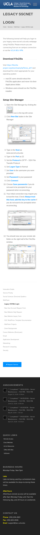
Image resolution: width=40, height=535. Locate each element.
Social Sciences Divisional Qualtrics (14, 296)
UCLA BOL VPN (17, 50)
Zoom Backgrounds (10, 328)
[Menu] (34, 4)
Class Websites (8, 442)
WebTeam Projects (10, 324)
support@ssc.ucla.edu (16, 523)
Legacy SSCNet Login (11, 304)
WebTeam (6, 300)
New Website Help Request (13, 312)
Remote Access (8, 439)
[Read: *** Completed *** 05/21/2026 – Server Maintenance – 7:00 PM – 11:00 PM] (5, 409)
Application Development (11, 339)
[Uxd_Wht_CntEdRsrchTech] (16, 4)
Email (5, 336)
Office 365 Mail (8, 450)
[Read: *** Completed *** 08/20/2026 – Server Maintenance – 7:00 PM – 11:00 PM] (5, 390)
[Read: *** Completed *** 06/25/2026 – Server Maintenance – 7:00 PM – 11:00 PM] (5, 399)
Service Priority (8, 293)
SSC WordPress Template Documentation (17, 320)
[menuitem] (29, 4)
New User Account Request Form (15, 308)
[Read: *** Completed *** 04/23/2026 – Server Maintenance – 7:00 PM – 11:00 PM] (5, 418)
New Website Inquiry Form (12, 316)
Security (5, 350)
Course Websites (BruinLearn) (12, 332)
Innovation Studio (8, 289)
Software (6, 453)
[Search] (29, 4)
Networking (6, 343)
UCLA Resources (9, 446)
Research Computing (9, 347)
